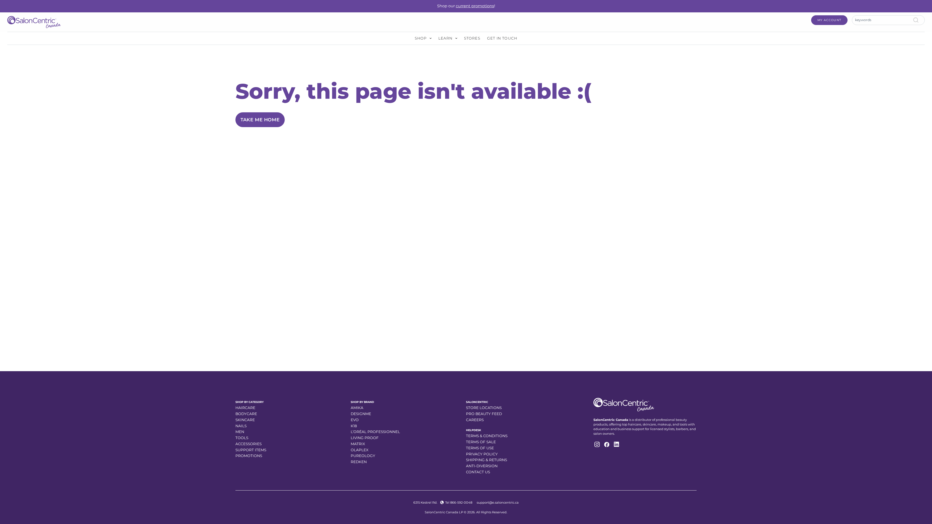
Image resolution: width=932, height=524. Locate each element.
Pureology (363, 455)
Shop (421, 38)
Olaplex (359, 450)
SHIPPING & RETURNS (486, 460)
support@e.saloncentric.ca (498, 502)
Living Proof (365, 437)
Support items (250, 450)
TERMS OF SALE (481, 442)
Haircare (245, 407)
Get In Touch (502, 38)
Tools (241, 437)
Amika (357, 407)
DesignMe (361, 413)
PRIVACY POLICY (482, 454)
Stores (472, 38)
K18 (354, 426)
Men (239, 431)
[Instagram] (596, 444)
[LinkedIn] (616, 444)
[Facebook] (606, 444)
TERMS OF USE (480, 448)
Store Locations (484, 407)
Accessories (248, 444)
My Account (829, 20)
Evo (355, 420)
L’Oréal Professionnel (375, 431)
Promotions (248, 455)
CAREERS (475, 420)
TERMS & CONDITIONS (487, 436)
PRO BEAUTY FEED (484, 413)
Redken (359, 461)
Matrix (358, 444)
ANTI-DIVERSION (482, 466)
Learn (445, 38)
